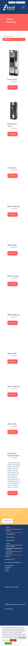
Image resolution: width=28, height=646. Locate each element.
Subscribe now (7, 520)
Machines (8, 530)
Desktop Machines (8, 36)
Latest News (9, 550)
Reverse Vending (10, 540)
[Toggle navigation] (23, 7)
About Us (8, 527)
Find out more (12, 87)
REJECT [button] (13, 640)
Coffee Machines (10, 537)
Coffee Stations (7, 39)
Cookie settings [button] (5, 640)
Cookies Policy (22, 637)
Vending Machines (10, 534)
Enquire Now (12, 2)
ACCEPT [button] (8, 643)
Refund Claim (9, 553)
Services (8, 543)
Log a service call (20, 2)
